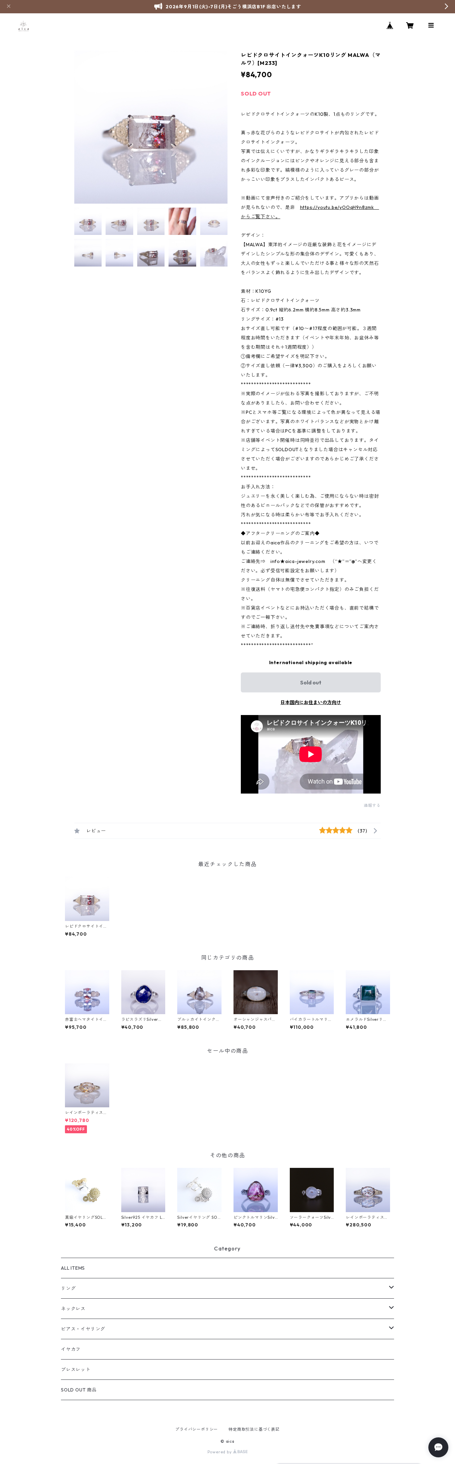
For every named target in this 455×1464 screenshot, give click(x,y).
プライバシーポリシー (196, 1429)
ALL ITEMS (73, 1268)
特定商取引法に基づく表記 (254, 1429)
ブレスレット (76, 1369)
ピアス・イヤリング (83, 1329)
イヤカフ (71, 1349)
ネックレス (73, 1309)
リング (68, 1288)
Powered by (220, 1451)
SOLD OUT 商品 (79, 1390)
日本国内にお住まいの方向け (310, 702)
